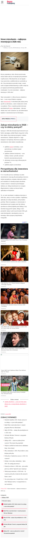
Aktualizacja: (20, 47)
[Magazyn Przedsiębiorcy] (11, 2)
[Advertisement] (14, 20)
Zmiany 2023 (4, 488)
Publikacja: (9, 47)
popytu (11, 147)
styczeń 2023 (8, 414)
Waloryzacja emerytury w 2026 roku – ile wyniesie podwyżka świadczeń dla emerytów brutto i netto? (16, 473)
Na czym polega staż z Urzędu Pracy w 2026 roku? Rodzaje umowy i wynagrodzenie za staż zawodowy (16, 481)
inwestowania (7, 101)
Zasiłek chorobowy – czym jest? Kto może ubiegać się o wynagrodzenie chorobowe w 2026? (15, 404)
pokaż (12, 118)
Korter (11, 108)
